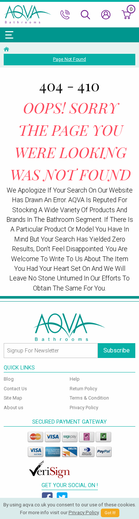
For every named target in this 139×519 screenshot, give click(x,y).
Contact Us (15, 388)
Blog (9, 379)
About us (13, 407)
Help (75, 379)
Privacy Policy (84, 407)
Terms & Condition (89, 398)
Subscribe (116, 350)
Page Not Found (69, 59)
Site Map (13, 398)
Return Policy (83, 388)
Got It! (110, 512)
